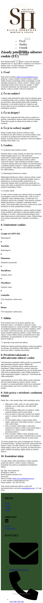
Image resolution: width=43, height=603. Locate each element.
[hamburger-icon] (27, 38)
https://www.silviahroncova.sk (27, 77)
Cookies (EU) (10, 528)
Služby (23, 44)
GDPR (7, 526)
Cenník (23, 47)
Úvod (22, 41)
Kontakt (23, 54)
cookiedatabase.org (27, 488)
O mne (23, 51)
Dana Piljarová (25, 594)
